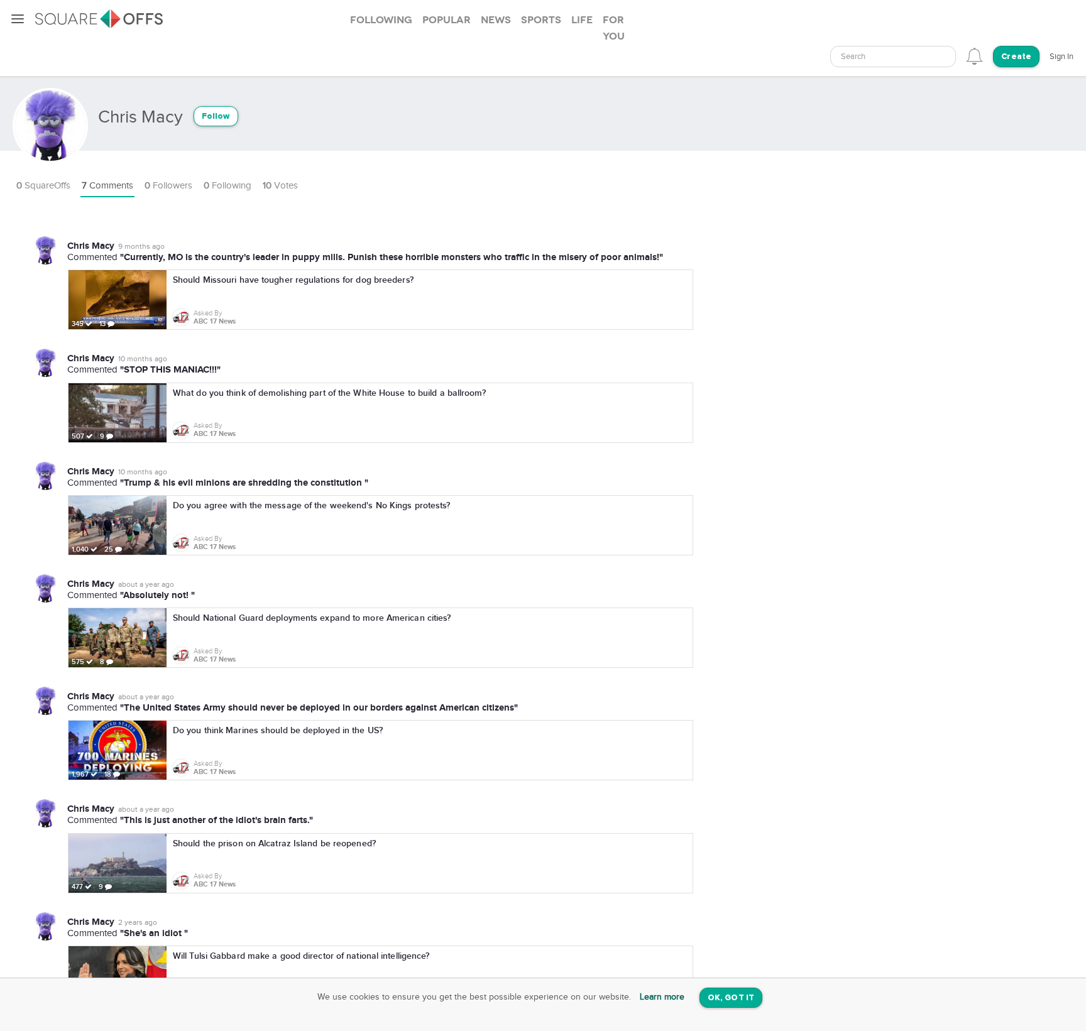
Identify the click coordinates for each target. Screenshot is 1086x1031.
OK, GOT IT (731, 998)
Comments (107, 185)
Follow (216, 116)
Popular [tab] (446, 20)
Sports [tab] (541, 20)
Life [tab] (582, 20)
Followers (168, 185)
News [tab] (496, 20)
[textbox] (893, 56)
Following (227, 185)
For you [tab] (614, 28)
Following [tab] (381, 20)
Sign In (1061, 57)
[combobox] (893, 56)
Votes (280, 185)
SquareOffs (43, 185)
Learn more (662, 997)
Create (1016, 57)
